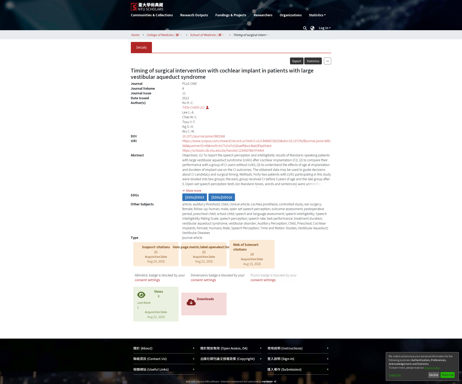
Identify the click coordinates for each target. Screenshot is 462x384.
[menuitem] (317, 15)
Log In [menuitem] (323, 27)
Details (141, 47)
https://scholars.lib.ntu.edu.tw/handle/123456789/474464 (223, 150)
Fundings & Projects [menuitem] (230, 15)
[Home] (211, 5)
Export (296, 61)
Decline (433, 375)
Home (135, 35)
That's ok (447, 375)
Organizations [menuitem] (291, 15)
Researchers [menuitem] (263, 15)
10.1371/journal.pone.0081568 (203, 136)
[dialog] (422, 366)
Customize (395, 375)
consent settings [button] (147, 280)
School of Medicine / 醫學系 (208, 35)
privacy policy (432, 367)
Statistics (313, 61)
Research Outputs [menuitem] (194, 15)
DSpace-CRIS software (207, 381)
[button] (191, 190)
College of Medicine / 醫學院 (165, 35)
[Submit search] (305, 28)
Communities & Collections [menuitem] (152, 15)
